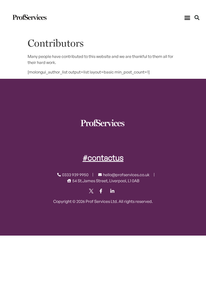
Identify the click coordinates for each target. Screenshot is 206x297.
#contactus (103, 157)
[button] (187, 17)
